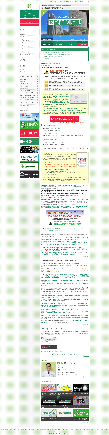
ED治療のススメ (23, 81)
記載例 (59, 128)
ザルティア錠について (24, 85)
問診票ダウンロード (54, 1)
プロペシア (22, 57)
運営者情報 (77, 1)
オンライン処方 (22, 427)
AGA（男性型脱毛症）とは (25, 54)
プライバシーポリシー (96, 429)
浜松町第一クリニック (29, 11)
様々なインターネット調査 (25, 108)
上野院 (24, 15)
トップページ (22, 27)
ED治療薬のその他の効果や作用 (26, 76)
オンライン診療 (29, 19)
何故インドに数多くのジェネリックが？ (27, 86)
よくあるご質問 (62, 1)
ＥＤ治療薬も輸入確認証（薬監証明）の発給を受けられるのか (59, 54)
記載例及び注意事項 (54, 139)
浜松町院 (29, 13)
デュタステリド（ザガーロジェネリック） (25, 66)
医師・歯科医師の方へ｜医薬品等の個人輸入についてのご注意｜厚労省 (60, 228)
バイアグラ (22, 36)
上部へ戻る (86, 422)
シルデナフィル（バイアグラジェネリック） (25, 40)
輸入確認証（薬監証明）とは (66, 5)
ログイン (29, 24)
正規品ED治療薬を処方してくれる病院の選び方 (66, 354)
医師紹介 (72, 1)
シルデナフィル (59, 39)
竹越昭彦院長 (55, 63)
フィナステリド (59, 44)
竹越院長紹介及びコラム (24, 73)
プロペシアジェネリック (73, 427)
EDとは (47, 36)
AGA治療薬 (47, 44)
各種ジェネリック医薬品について (26, 102)
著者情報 (47, 58)
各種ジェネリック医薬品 (100, 427)
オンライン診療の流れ (29, 22)
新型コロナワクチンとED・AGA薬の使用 (28, 93)
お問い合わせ (82, 429)
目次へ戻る (86, 256)
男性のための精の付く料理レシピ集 (50, 429)
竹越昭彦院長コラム (51, 5)
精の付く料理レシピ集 (24, 110)
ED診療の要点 (23, 79)
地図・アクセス (23, 71)
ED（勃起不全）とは (24, 34)
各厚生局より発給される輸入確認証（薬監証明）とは (57, 52)
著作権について (105, 429)
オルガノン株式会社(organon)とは (26, 92)
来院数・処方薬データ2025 (25, 105)
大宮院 (24, 17)
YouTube (51, 431)
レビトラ (21, 42)
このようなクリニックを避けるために (53, 56)
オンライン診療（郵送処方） (25, 31)
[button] (82, 159)
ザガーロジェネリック (89, 427)
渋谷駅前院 (34, 17)
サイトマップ (86, 1)
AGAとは (47, 41)
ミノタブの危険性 (82, 41)
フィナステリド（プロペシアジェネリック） (25, 60)
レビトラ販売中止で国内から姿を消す (27, 97)
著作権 (81, 1)
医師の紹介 (88, 429)
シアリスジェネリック (57, 427)
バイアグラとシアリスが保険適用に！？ (27, 99)
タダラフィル (82, 39)
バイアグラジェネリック (37, 427)
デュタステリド (71, 44)
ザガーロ (21, 63)
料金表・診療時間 (23, 69)
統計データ (27, 429)
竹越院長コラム (21, 429)
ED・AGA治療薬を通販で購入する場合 (27, 95)
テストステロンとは (24, 83)
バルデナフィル (71, 39)
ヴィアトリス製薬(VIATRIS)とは (26, 90)
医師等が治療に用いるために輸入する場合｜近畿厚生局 (57, 230)
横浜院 (34, 15)
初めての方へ (22, 29)
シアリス (21, 48)
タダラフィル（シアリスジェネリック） (25, 52)
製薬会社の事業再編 (24, 88)
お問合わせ (68, 1)
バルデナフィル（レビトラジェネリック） (25, 46)
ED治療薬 (47, 39)
